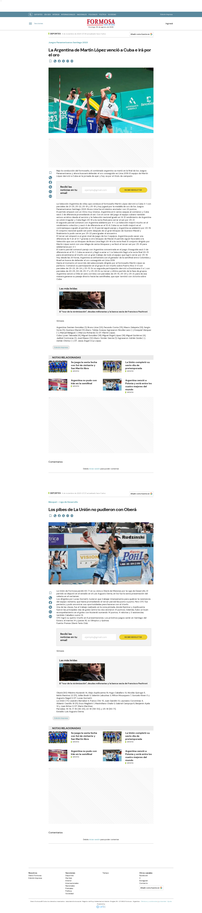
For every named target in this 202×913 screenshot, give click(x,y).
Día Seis (47, 14)
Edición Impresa (166, 14)
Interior (56, 14)
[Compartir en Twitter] (63, 61)
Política (102, 14)
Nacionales (82, 14)
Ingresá (169, 23)
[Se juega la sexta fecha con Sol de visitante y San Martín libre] (58, 366)
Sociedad (112, 14)
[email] (67, 61)
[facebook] (59, 61)
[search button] (30, 14)
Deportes (38, 14)
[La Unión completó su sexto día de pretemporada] (112, 366)
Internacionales (68, 14)
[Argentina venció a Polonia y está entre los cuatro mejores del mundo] (112, 385)
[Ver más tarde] (50, 61)
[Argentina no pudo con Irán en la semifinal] (58, 385)
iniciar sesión (94, 468)
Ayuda (169, 901)
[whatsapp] (55, 61)
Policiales (93, 14)
